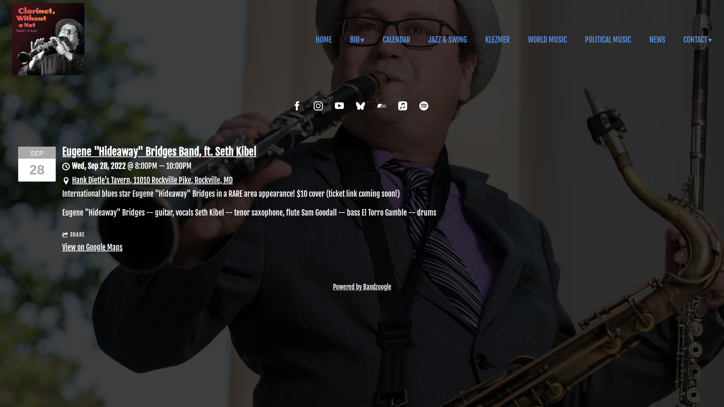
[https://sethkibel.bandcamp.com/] (381, 105)
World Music (547, 39)
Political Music (608, 39)
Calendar (396, 39)
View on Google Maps (92, 247)
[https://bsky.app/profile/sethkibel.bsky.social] (360, 105)
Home (324, 39)
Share (77, 234)
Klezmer (497, 39)
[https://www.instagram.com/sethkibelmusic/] (318, 105)
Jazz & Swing (447, 39)
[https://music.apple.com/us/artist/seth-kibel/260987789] (402, 105)
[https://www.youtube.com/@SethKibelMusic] (339, 105)
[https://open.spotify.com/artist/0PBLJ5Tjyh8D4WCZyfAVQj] (423, 105)
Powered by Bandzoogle (362, 287)
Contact (695, 39)
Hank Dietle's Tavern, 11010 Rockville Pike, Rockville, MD (152, 180)
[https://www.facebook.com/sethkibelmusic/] (297, 105)
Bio (354, 39)
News (657, 39)
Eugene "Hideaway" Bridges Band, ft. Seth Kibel (159, 151)
